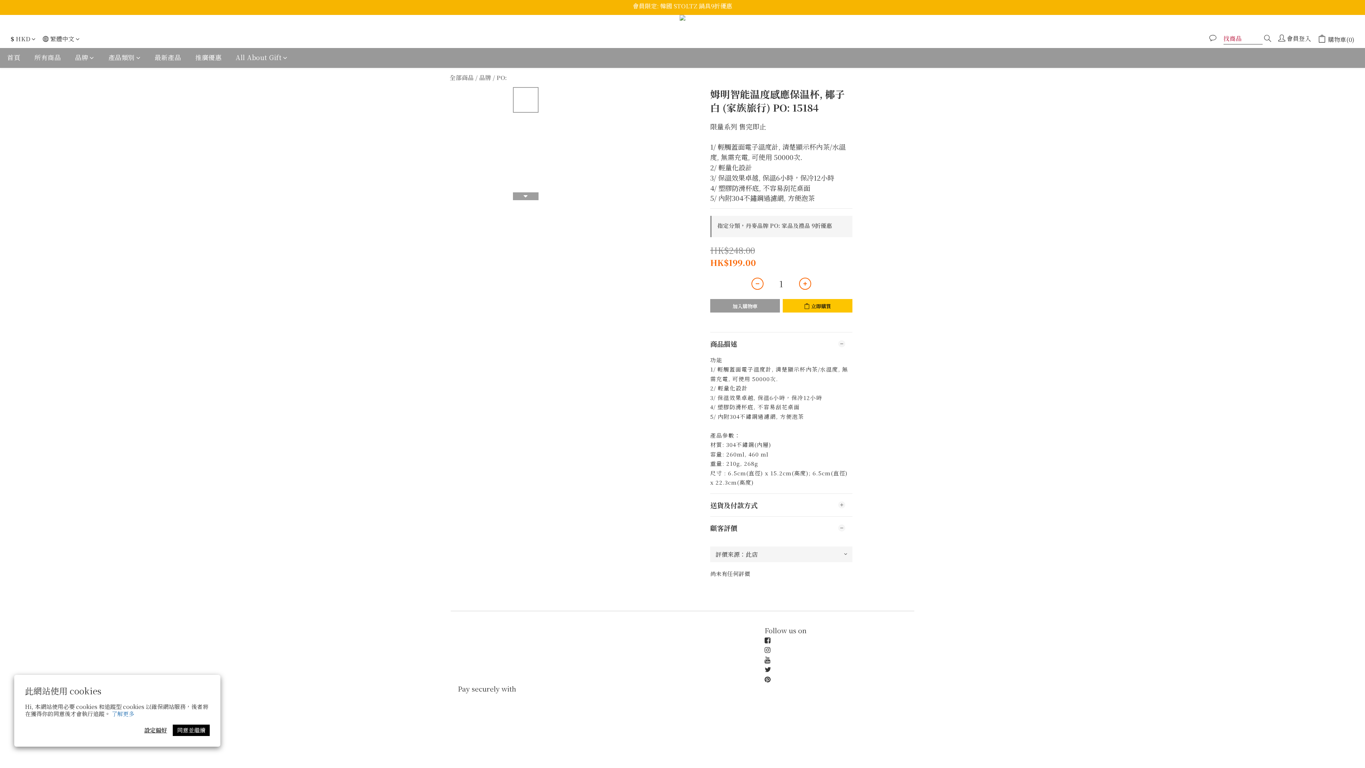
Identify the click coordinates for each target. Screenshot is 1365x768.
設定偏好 (155, 730)
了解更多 (123, 714)
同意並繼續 (191, 730)
